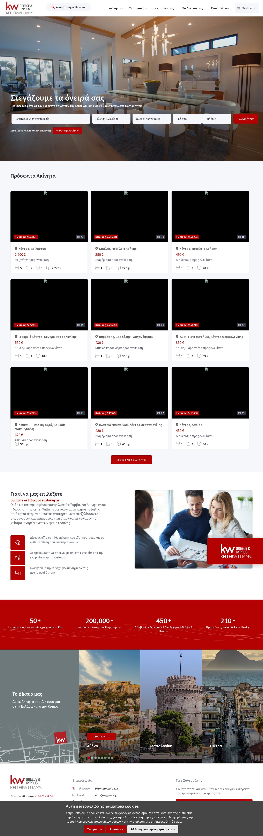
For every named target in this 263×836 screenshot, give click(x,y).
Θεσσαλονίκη (160, 745)
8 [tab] (112, 758)
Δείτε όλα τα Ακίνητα (131, 460)
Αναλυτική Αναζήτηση (67, 130)
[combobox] (49, 119)
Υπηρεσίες (137, 8)
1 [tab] (89, 758)
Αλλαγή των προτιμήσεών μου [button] (153, 829)
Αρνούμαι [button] (116, 829)
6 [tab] (105, 758)
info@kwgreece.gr (106, 795)
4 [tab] (99, 758)
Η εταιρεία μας (163, 8)
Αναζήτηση (247, 119)
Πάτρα (216, 745)
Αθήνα (92, 745)
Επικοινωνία (220, 8)
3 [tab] (95, 758)
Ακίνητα (115, 8)
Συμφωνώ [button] (94, 829)
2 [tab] (92, 758)
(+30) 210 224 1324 (106, 788)
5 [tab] (102, 758)
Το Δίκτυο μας (193, 8)
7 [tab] (108, 758)
